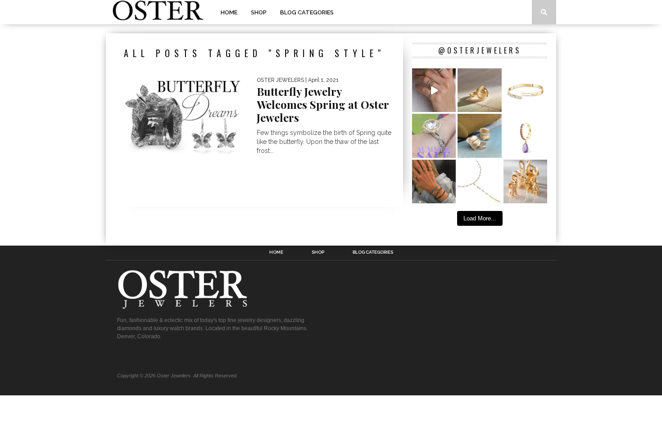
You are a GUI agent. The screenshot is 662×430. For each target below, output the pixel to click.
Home (229, 12)
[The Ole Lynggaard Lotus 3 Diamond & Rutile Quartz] (479, 90)
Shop (259, 12)
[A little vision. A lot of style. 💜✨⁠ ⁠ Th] (479, 181)
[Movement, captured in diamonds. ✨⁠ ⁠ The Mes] (525, 90)
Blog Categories (307, 12)
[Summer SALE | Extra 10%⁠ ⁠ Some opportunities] (434, 135)
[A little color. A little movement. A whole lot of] (525, 135)
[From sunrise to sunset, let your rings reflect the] (434, 90)
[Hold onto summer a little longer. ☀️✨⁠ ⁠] (434, 181)
